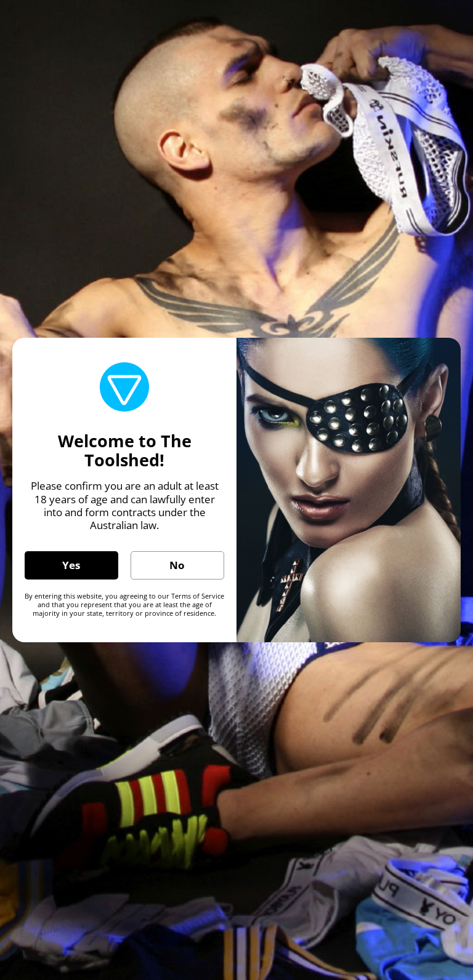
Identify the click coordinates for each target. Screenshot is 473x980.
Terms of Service (197, 595)
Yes (71, 565)
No (177, 565)
